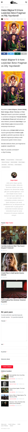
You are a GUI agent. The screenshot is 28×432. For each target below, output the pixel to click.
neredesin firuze (6, 167)
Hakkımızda (3, 424)
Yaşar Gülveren (12, 398)
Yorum (3, 321)
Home (2, 7)
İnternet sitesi (5, 359)
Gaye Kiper (6, 19)
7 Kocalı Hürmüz (10, 159)
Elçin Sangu (21, 162)
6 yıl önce (13, 19)
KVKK (19, 424)
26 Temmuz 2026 (20, 392)
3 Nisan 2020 (4, 277)
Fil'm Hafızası (12, 405)
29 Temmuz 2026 (19, 378)
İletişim (11, 425)
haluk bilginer (18, 164)
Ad (2, 344)
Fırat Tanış (10, 164)
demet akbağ (14, 162)
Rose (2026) (12, 382)
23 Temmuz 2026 (21, 398)
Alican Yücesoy (5, 162)
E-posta (4, 352)
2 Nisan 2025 (19, 405)
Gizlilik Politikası (12, 424)
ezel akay (4, 164)
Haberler (6, 7)
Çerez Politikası (4, 425)
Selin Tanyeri (12, 378)
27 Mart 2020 (4, 304)
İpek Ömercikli (12, 392)
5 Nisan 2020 (4, 250)
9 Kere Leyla (19, 159)
